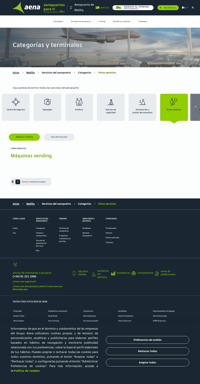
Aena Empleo (18, 321)
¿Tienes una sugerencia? (24, 281)
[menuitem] (58, 21)
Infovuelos (17, 311)
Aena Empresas (89, 316)
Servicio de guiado (90, 321)
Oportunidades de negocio (164, 311)
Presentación (111, 228)
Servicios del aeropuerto (81, 21)
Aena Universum (124, 321)
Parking (102, 21)
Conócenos (142, 21)
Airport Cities (18, 316)
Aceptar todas (147, 362)
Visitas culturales (112, 237)
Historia (109, 233)
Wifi (37, 251)
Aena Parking (53, 321)
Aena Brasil (52, 316)
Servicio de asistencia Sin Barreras (41, 243)
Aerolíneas (86, 228)
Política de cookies (27, 370)
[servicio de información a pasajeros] (41, 266)
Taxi (14, 233)
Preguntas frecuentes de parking (65, 238)
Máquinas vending (24, 137)
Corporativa (88, 311)
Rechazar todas (147, 351)
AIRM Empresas (159, 321)
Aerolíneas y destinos (121, 21)
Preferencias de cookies (148, 340)
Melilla (30, 73)
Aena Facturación (160, 316)
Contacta (109, 242)
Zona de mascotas (59, 137)
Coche (15, 228)
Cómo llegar (58, 21)
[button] (71, 8)
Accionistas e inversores (57, 311)
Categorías (84, 73)
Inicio (16, 73)
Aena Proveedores (125, 316)
